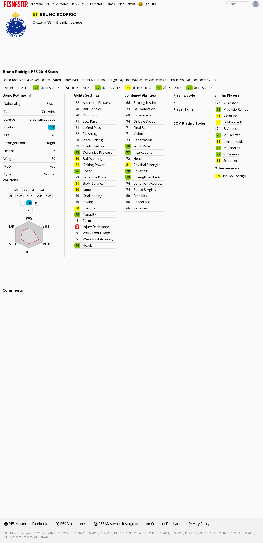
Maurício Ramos (235, 109)
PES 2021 (78, 4)
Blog (121, 4)
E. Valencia (231, 128)
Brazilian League (69, 22)
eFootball (36, 4)
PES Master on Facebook (28, 524)
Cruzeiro (39, 22)
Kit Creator (95, 4)
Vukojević (230, 103)
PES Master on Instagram (118, 524)
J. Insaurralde (233, 141)
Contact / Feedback (165, 524)
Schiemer (230, 160)
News (131, 4)
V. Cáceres (231, 154)
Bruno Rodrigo (234, 176)
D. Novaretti (232, 122)
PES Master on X (72, 524)
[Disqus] (131, 351)
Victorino (230, 116)
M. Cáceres (231, 148)
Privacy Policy (199, 524)
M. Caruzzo (232, 135)
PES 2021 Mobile (57, 4)
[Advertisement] (77, 53)
